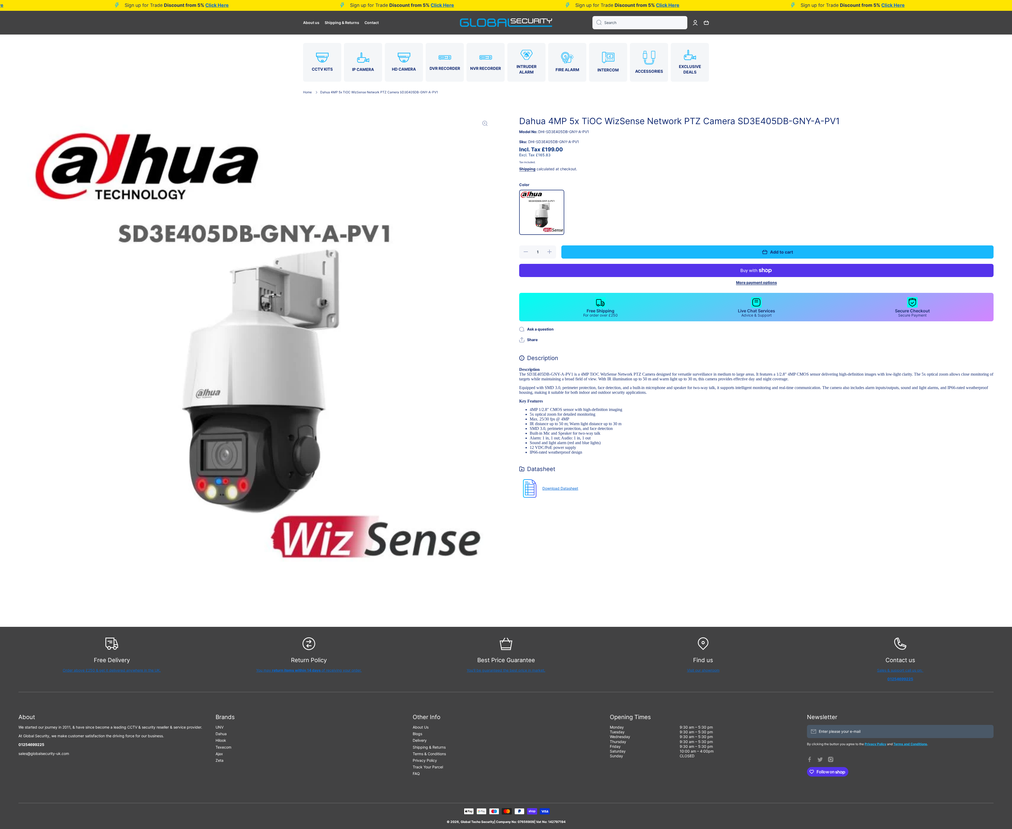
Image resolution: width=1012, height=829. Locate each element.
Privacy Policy (425, 760)
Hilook (221, 740)
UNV (219, 727)
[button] (706, 22)
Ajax (219, 754)
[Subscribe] (987, 731)
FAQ (416, 773)
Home (307, 92)
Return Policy (309, 660)
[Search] (597, 22)
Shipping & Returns (429, 747)
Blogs (417, 733)
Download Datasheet (560, 488)
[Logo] (506, 22)
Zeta (219, 760)
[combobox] (639, 22)
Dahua (221, 733)
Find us (703, 660)
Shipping (527, 169)
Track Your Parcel (428, 767)
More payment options (756, 282)
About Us (421, 727)
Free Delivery (112, 660)
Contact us (900, 660)
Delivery (420, 740)
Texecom (223, 747)
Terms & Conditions (429, 754)
